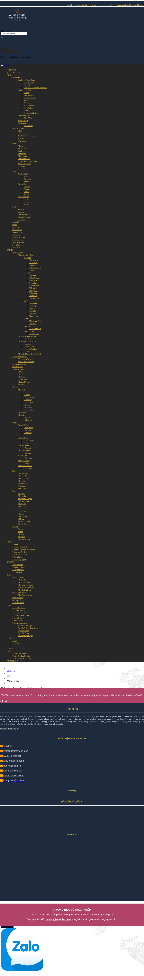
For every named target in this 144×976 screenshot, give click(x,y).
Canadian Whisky (19, 364)
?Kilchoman (34, 303)
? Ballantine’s (29, 346)
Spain (14, 225)
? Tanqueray (22, 486)
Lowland (27, 326)
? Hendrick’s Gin (24, 476)
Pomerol (27, 85)
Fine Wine (16, 77)
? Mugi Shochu (18, 570)
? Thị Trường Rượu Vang (21, 658)
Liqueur (15, 526)
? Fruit (20, 532)
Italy (14, 171)
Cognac (15, 387)
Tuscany (27, 187)
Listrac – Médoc (30, 98)
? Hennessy (28, 400)
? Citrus (21, 529)
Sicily (26, 204)
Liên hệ (3, 701)
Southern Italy (23, 197)
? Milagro (21, 519)
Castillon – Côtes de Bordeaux (35, 88)
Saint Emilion (29, 82)
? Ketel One (28, 468)
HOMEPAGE (11, 70)
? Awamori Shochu (19, 567)
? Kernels (21, 537)
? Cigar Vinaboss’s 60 (20, 615)
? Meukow (28, 407)
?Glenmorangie (35, 268)
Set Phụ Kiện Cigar (25, 636)
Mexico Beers (17, 598)
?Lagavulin (33, 313)
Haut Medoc (28, 95)
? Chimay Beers (24, 582)
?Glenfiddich (34, 285)
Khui (20, 131)
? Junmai (15, 544)
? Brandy (21, 415)
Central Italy (23, 184)
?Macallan (33, 280)
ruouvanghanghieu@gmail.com (130, 5)
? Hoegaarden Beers (25, 585)
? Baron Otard (29, 410)
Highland (27, 258)
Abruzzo (27, 194)
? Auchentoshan (35, 329)
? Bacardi (21, 494)
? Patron (21, 514)
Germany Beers (18, 600)
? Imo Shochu (17, 565)
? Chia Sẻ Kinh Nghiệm (21, 656)
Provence (21, 166)
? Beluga (27, 435)
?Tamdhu (32, 275)
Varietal (21, 209)
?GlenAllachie (34, 278)
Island (26, 318)
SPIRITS (10, 250)
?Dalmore (33, 265)
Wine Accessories (18, 128)
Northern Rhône (24, 115)
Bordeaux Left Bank (25, 90)
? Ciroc (26, 443)
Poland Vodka (23, 455)
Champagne (22, 156)
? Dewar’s (27, 344)
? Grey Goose (29, 440)
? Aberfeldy (33, 263)
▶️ (10, 766)
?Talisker (32, 324)
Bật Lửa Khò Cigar (25, 625)
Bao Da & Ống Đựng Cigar (28, 628)
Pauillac (27, 103)
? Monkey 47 (23, 473)
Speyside (27, 273)
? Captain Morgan (25, 499)
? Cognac (21, 389)
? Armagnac (22, 412)
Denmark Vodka (24, 450)
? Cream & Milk (24, 539)
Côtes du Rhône (24, 159)
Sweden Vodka (23, 445)
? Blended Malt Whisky (27, 336)
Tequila (15, 509)
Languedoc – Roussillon (27, 161)
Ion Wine (21, 219)
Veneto (26, 176)
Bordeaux (21, 151)
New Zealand (17, 230)
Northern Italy (23, 174)
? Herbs (21, 534)
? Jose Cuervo (23, 511)
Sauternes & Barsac (31, 113)
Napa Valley (28, 126)
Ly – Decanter (23, 133)
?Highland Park (35, 321)
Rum (14, 491)
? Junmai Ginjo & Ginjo (21, 547)
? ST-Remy (28, 420)
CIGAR (9, 605)
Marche (26, 192)
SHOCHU (10, 562)
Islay (25, 301)
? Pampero (22, 504)
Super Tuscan (23, 121)
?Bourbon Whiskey (25, 359)
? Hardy (27, 392)
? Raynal (27, 417)
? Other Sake (17, 557)
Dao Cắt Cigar (23, 633)
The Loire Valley (24, 164)
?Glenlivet (33, 288)
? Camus (27, 395)
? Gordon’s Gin (23, 478)
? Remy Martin (29, 402)
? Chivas (27, 351)
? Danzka (27, 453)
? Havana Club (23, 501)
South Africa (17, 232)
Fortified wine (17, 240)
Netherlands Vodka (25, 466)
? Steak (15, 646)
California (22, 123)
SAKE (9, 542)
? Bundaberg (23, 496)
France (14, 143)
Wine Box (16, 247)
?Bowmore (33, 308)
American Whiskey (19, 356)
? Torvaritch (28, 428)
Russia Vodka (23, 425)
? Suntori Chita (24, 382)
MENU (7, 65)
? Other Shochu (18, 572)
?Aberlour (33, 293)
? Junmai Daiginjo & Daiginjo (23, 549)
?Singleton (33, 291)
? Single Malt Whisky (26, 255)
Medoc (26, 93)
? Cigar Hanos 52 (18, 608)
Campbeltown (29, 331)
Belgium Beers (18, 577)
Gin (13, 471)
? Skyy (26, 463)
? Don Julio (22, 516)
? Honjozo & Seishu (20, 552)
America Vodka (24, 461)
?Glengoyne (34, 260)
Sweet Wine (16, 245)
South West (22, 169)
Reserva (21, 212)
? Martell (27, 405)
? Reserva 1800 (24, 521)
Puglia (26, 199)
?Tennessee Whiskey (26, 362)
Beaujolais (22, 148)
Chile (14, 207)
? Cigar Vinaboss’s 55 (20, 613)
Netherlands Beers (19, 592)
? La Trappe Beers (25, 595)
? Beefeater (22, 483)
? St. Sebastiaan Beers (26, 587)
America (15, 227)
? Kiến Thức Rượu (19, 653)
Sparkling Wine (18, 242)
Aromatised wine (18, 237)
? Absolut (27, 448)
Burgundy (22, 154)
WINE (9, 75)
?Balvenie (33, 296)
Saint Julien (28, 108)
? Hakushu (22, 377)
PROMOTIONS (12, 661)
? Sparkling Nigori (19, 559)
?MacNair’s (28, 339)
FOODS (10, 638)
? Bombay (22, 481)
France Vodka (23, 438)
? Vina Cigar (17, 620)
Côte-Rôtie (28, 118)
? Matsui (21, 372)
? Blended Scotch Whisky (28, 341)
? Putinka (27, 430)
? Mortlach (33, 283)
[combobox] (5, 31)
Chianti (26, 189)
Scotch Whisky (18, 252)
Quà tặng (10, 648)
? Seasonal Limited (19, 554)
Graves (26, 110)
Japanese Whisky (18, 369)
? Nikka (21, 384)
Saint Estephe (29, 105)
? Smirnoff (28, 433)
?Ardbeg (32, 306)
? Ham (14, 641)
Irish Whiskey (17, 367)
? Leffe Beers (23, 580)
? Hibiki (21, 374)
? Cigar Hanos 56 (18, 610)
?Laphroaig (33, 316)
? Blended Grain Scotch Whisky (30, 354)
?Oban (31, 270)
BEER (9, 575)
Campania (27, 202)
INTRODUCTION (13, 72)
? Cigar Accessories (19, 623)
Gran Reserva (23, 214)
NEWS (9, 651)
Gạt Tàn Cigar (23, 631)
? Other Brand (23, 488)
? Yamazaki (22, 379)
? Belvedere (28, 458)
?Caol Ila (32, 311)
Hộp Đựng (22, 141)
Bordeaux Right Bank (26, 80)
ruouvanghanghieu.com (115, 716)
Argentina (16, 235)
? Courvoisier (29, 397)
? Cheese (15, 643)
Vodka (14, 422)
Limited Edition (24, 217)
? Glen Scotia (34, 334)
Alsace (20, 146)
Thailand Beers (18, 603)
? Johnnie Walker (30, 349)
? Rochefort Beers (25, 590)
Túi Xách (21, 138)
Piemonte (27, 179)
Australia (15, 222)
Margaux (27, 100)
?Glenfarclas (34, 298)
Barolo (26, 181)
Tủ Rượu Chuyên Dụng (27, 136)
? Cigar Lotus (17, 618)
